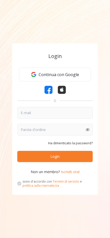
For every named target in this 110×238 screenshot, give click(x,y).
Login (55, 156)
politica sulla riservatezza (41, 185)
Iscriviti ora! (70, 171)
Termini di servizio (66, 181)
